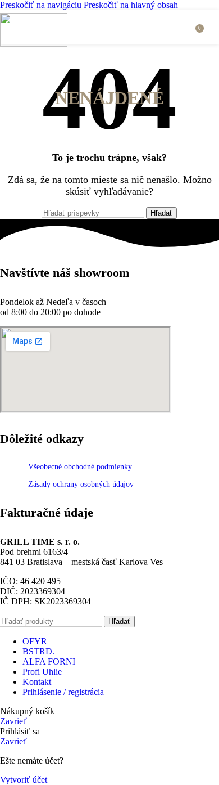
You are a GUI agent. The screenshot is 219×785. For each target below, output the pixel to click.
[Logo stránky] (33, 43)
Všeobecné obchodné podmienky (80, 467)
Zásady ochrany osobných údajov (81, 484)
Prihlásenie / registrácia (63, 692)
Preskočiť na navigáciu (42, 5)
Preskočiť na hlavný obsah (131, 5)
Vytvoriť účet (23, 779)
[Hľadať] (183, 27)
